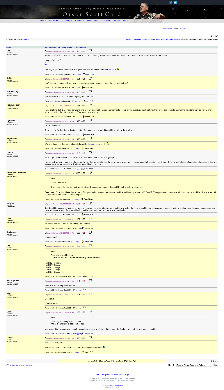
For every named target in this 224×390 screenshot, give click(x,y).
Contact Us (100, 374)
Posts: (49, 74)
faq (175, 28)
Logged (78, 74)
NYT (47, 62)
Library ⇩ (68, 21)
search (169, 28)
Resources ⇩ (93, 21)
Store (125, 21)
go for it (112, 70)
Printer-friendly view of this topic (21, 365)
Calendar (106, 21)
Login (26, 39)
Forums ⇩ (79, 21)
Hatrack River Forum (133, 39)
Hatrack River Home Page (117, 374)
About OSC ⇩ (55, 21)
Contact (116, 21)
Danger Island (94, 144)
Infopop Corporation (116, 385)
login (164, 28)
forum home (181, 28)
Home (43, 21)
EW (46, 65)
